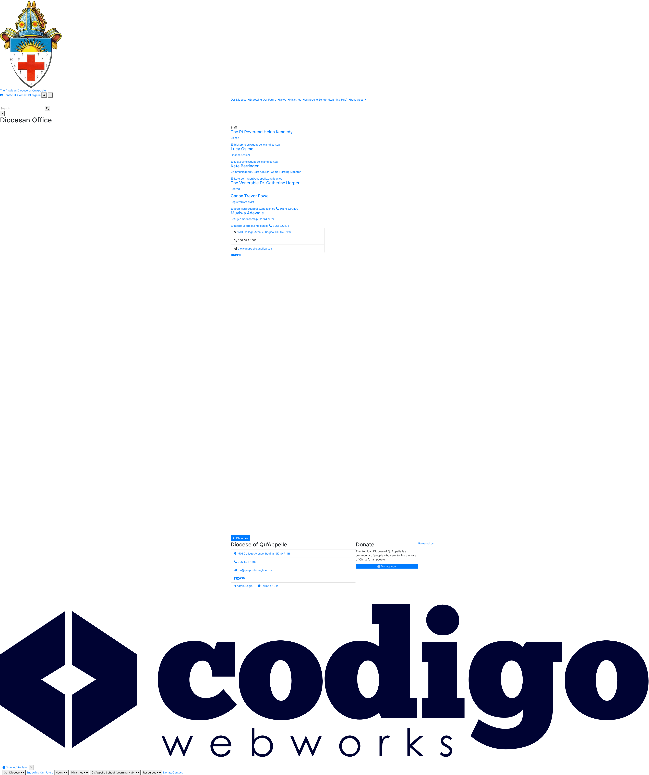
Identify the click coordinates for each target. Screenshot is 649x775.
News (60, 772)
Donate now (388, 566)
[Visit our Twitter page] (237, 254)
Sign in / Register (16, 767)
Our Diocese (12, 772)
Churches (241, 538)
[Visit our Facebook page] (232, 254)
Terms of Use (269, 586)
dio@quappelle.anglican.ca (255, 248)
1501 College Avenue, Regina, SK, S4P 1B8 (264, 232)
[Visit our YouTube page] (234, 254)
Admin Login (244, 586)
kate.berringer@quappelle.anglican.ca (258, 178)
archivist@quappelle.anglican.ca (254, 208)
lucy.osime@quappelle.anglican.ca (256, 161)
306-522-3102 (288, 208)
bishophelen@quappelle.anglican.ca (257, 144)
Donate (167, 772)
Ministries (77, 772)
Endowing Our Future (40, 772)
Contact (177, 772)
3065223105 (280, 225)
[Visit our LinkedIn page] (240, 254)
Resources (150, 772)
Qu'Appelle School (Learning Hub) (113, 772)
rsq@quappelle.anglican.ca (251, 225)
